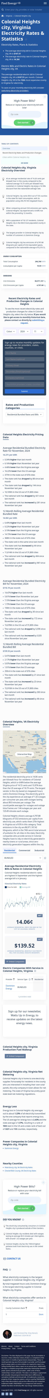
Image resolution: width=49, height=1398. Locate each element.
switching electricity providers (14, 90)
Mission (4, 1346)
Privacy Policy (5, 1348)
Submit (24, 391)
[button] (45, 3)
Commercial (24, 850)
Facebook (6, 1394)
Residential (9, 850)
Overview (6, 148)
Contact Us (13, 1258)
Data (13, 1348)
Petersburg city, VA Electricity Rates (19, 1167)
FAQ (4, 162)
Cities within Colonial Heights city (16, 157)
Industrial (39, 850)
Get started (23, 122)
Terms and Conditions (28, 1346)
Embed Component (16, 961)
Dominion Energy (11, 1148)
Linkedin (11, 1394)
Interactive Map (24, 754)
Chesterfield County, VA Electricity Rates (20, 1171)
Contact (16, 1346)
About (10, 1346)
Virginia (9, 16)
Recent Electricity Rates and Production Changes (22, 153)
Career (19, 1348)
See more (24, 163)
